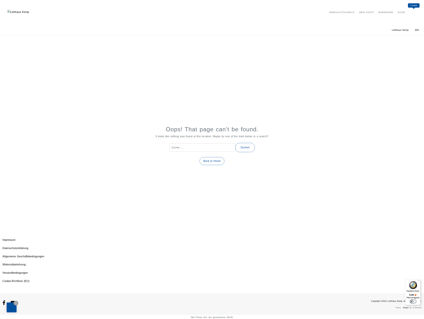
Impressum (8, 239)
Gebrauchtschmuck (342, 12)
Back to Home (212, 161)
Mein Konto (366, 12)
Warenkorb (385, 12)
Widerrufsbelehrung (14, 264)
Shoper (406, 308)
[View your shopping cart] (413, 12)
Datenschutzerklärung (15, 248)
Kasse (401, 12)
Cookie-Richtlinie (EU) (15, 281)
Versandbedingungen (15, 272)
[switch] (413, 301)
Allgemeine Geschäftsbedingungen (23, 256)
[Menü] (419, 281)
